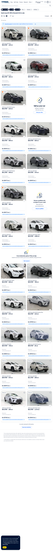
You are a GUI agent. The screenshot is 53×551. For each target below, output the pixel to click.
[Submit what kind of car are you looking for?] (50, 5)
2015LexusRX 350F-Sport (8, 280)
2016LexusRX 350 (32, 280)
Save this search (8, 23)
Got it (4, 547)
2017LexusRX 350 (6, 139)
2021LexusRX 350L (6, 75)
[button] (5, 10)
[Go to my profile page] (48, 2)
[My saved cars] (45, 2)
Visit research (26, 261)
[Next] (24, 34)
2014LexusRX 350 (32, 376)
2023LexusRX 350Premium (8, 107)
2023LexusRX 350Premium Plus (35, 312)
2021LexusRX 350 (6, 43)
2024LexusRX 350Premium (8, 170)
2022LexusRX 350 (32, 43)
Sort (13, 16)
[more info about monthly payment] (9, 53)
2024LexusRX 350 (6, 408)
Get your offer (39, 112)
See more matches (26, 427)
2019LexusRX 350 (6, 234)
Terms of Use (5, 544)
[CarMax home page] (5, 2)
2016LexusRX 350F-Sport (34, 234)
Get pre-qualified (39, 208)
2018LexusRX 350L (6, 344)
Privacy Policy (7, 542)
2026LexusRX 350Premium (34, 344)
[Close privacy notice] (19, 537)
